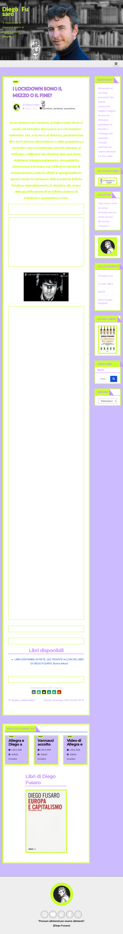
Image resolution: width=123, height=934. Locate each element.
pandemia (58, 108)
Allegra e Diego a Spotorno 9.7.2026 (17, 746)
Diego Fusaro (33, 104)
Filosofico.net (105, 276)
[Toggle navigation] (116, 63)
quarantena (69, 108)
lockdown (47, 108)
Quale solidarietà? (23, 700)
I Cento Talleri (105, 284)
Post (16, 82)
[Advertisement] (46, 242)
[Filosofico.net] (107, 181)
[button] (120, 63)
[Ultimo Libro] (107, 339)
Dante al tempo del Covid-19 (62, 700)
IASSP (101, 292)
